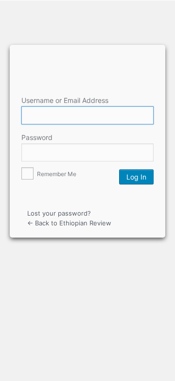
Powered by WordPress (89, 61)
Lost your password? (59, 213)
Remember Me (55, 174)
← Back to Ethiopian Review (69, 223)
